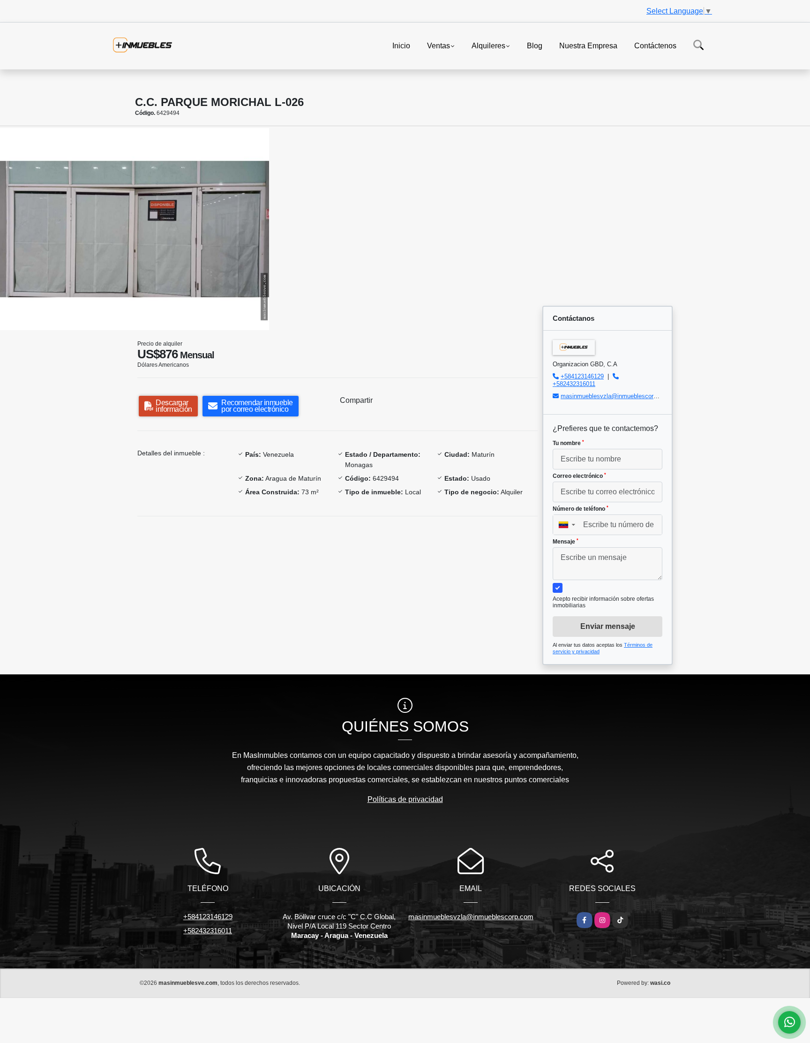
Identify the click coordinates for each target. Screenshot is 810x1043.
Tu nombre (568, 443)
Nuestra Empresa (588, 45)
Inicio (401, 45)
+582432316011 (574, 383)
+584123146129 (582, 376)
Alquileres (488, 45)
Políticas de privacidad (405, 799)
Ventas (438, 45)
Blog (534, 45)
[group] (134, 229)
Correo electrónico (579, 476)
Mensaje (565, 541)
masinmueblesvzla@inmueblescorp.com (615, 396)
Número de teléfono (580, 509)
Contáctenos (655, 45)
